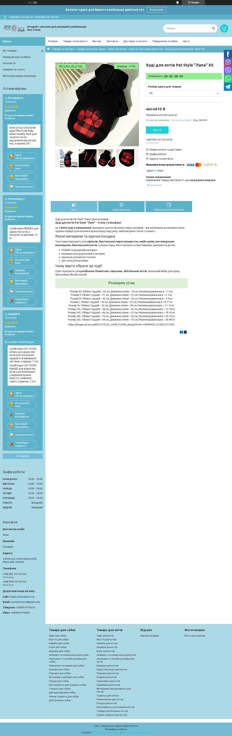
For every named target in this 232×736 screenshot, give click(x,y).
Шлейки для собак (59, 643)
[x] (185, 332)
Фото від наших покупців (19, 75)
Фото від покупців (195, 635)
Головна (53, 41)
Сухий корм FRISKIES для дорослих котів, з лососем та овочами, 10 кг (23, 233)
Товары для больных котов (112, 711)
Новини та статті (14, 69)
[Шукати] (213, 28)
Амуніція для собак (59, 651)
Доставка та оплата (135, 41)
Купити (157, 130)
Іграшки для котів (107, 677)
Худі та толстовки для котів (146, 49)
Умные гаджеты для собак (64, 696)
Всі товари (9, 50)
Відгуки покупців (149, 635)
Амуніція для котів (107, 647)
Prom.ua (133, 726)
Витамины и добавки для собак (66, 677)
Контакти (112, 41)
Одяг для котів (117, 49)
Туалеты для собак (60, 688)
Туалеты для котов (108, 695)
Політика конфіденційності (136, 732)
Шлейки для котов (107, 643)
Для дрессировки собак (62, 692)
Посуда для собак (59, 681)
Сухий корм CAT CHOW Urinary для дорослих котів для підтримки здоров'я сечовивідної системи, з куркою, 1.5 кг (24, 355)
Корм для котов (106, 651)
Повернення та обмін (165, 41)
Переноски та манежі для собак (66, 665)
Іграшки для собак (59, 669)
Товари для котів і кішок (91, 49)
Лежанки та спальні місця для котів (116, 655)
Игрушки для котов (107, 665)
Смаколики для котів (108, 681)
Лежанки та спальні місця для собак (69, 655)
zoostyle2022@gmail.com (25, 602)
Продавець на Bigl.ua (116, 729)
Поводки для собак (60, 673)
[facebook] (181, 332)
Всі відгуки (22, 456)
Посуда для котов (107, 703)
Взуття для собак (59, 639)
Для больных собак (60, 700)
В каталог (156, 9)
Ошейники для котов (108, 685)
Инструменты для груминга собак (67, 685)
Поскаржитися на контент (106, 732)
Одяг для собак (57, 635)
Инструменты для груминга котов (115, 707)
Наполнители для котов (110, 699)
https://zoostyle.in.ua (22, 596)
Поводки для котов (108, 673)
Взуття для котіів (106, 639)
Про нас (96, 41)
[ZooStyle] (14, 28)
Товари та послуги (74, 41)
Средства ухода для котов (112, 669)
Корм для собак (58, 647)
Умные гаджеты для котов (112, 714)
